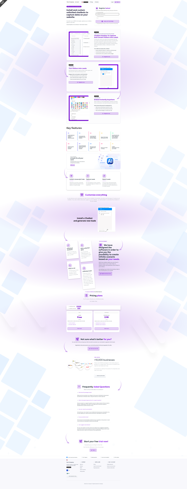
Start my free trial (94, 348)
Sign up (73, 165)
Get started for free (72, 476)
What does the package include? (85, 392)
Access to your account (111, 466)
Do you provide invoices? (83, 417)
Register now (107, 56)
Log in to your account (97, 466)
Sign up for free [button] (108, 21)
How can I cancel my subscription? (85, 409)
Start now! (79, 328)
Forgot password (110, 464)
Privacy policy (82, 471)
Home (95, 464)
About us (81, 464)
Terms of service (83, 469)
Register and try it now (106, 273)
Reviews (81, 466)
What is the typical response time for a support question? (90, 400)
